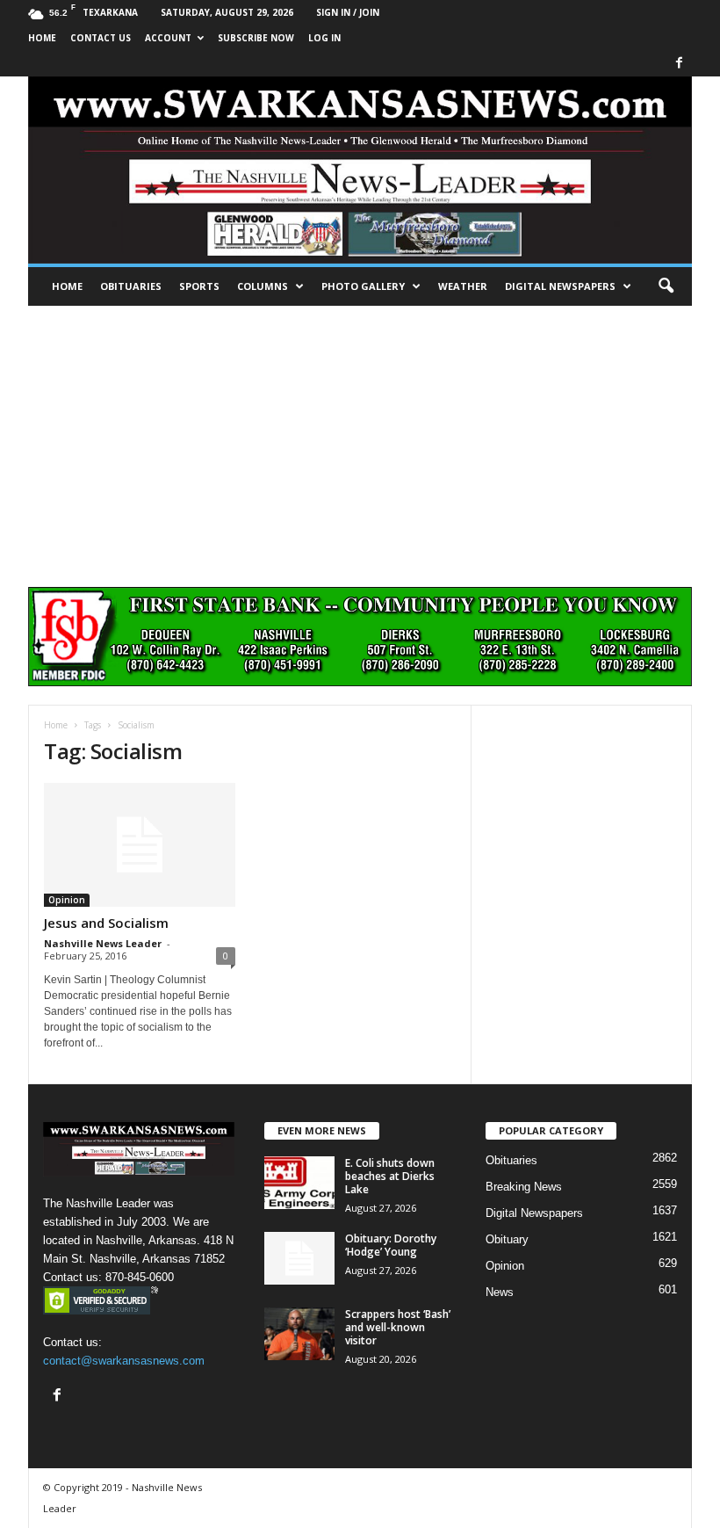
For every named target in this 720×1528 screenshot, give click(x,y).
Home (67, 286)
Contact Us (100, 38)
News (500, 1292)
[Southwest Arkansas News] (360, 170)
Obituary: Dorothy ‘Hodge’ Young (390, 1245)
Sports (199, 286)
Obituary (507, 1239)
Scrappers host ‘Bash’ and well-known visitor (397, 1327)
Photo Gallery (363, 286)
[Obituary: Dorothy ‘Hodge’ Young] (299, 1258)
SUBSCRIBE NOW (256, 38)
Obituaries (131, 286)
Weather (462, 286)
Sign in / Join (347, 12)
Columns (262, 286)
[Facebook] (678, 63)
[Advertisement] (360, 438)
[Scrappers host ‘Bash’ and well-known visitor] (299, 1333)
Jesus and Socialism (106, 922)
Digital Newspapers (560, 286)
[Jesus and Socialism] (139, 845)
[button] (665, 286)
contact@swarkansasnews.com (124, 1360)
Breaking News (524, 1186)
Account (168, 38)
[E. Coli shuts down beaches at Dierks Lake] (299, 1182)
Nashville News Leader (103, 943)
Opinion (66, 900)
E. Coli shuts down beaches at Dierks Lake (390, 1176)
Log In (324, 38)
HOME (42, 38)
